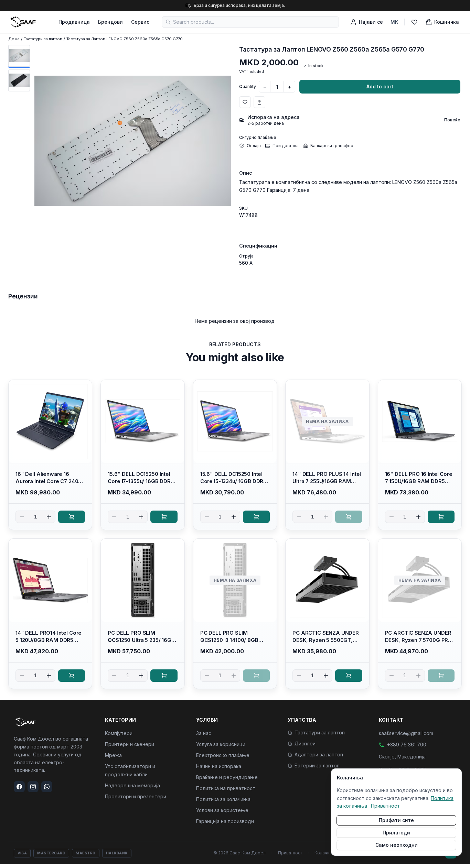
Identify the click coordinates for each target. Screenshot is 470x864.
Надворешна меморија (132, 785)
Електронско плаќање (222, 755)
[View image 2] (19, 80)
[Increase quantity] (49, 517)
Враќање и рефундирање (227, 777)
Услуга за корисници (220, 744)
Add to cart (379, 86)
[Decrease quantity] (22, 517)
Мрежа (113, 755)
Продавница (74, 22)
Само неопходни (396, 845)
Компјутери (118, 733)
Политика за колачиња (223, 799)
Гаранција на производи (225, 821)
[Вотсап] (46, 786)
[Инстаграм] (33, 786)
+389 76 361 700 (406, 744)
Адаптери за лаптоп (319, 754)
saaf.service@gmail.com (406, 733)
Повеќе (452, 119)
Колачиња (325, 852)
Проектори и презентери (135, 796)
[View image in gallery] (132, 141)
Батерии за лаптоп (317, 765)
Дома (14, 38)
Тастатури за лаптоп (43, 38)
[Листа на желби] (414, 22)
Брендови (110, 22)
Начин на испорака (218, 766)
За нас (203, 733)
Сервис (140, 22)
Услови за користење (222, 810)
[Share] (259, 102)
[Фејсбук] (19, 786)
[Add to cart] (71, 517)
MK (394, 22)
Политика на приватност (225, 788)
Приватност (290, 852)
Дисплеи (305, 743)
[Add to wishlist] (245, 102)
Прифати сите (396, 820)
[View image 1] (19, 56)
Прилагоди (396, 832)
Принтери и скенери (129, 744)
